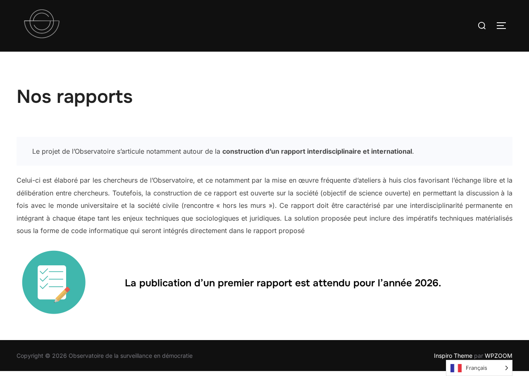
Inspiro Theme (453, 355)
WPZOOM (498, 355)
